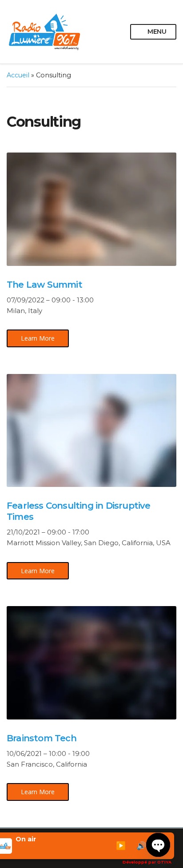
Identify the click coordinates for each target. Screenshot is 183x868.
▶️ (121, 846)
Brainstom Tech (41, 738)
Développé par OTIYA (147, 862)
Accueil (18, 75)
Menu (156, 32)
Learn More (38, 338)
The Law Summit (44, 284)
